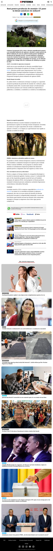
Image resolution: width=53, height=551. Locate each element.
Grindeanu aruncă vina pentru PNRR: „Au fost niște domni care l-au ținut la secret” (25, 535)
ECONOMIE (28, 4)
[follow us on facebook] (30, 214)
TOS (4, 540)
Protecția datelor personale (26, 540)
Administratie (5, 360)
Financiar (22, 4)
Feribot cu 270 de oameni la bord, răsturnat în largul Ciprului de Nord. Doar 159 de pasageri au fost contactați (30, 228)
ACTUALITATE (10, 4)
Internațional (37, 17)
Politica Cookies (12, 540)
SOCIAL (34, 4)
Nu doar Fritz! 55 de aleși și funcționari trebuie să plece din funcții (20, 431)
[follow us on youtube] (16, 214)
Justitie (4, 326)
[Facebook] (20, 547)
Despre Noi (38, 540)
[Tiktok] (26, 547)
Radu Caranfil (29, 17)
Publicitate (47, 540)
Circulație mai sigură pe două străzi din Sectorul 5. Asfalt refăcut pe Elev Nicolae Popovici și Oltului (24, 363)
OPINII (38, 4)
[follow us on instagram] (23, 214)
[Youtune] (30, 547)
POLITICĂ (17, 4)
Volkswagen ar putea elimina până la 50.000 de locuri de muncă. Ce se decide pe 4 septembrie (30, 220)
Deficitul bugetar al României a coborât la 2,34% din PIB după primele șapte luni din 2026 (30, 244)
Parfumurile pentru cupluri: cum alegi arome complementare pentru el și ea (23, 295)
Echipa (26, 543)
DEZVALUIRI (3, 4)
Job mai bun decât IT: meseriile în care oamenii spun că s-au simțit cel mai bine (24, 397)
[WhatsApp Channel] (33, 547)
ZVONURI (43, 4)
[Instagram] (23, 547)
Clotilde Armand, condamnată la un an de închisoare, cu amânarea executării (24, 328)
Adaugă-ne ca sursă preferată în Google (28, 20)
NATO (8, 70)
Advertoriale (5, 293)
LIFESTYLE (4, 395)
